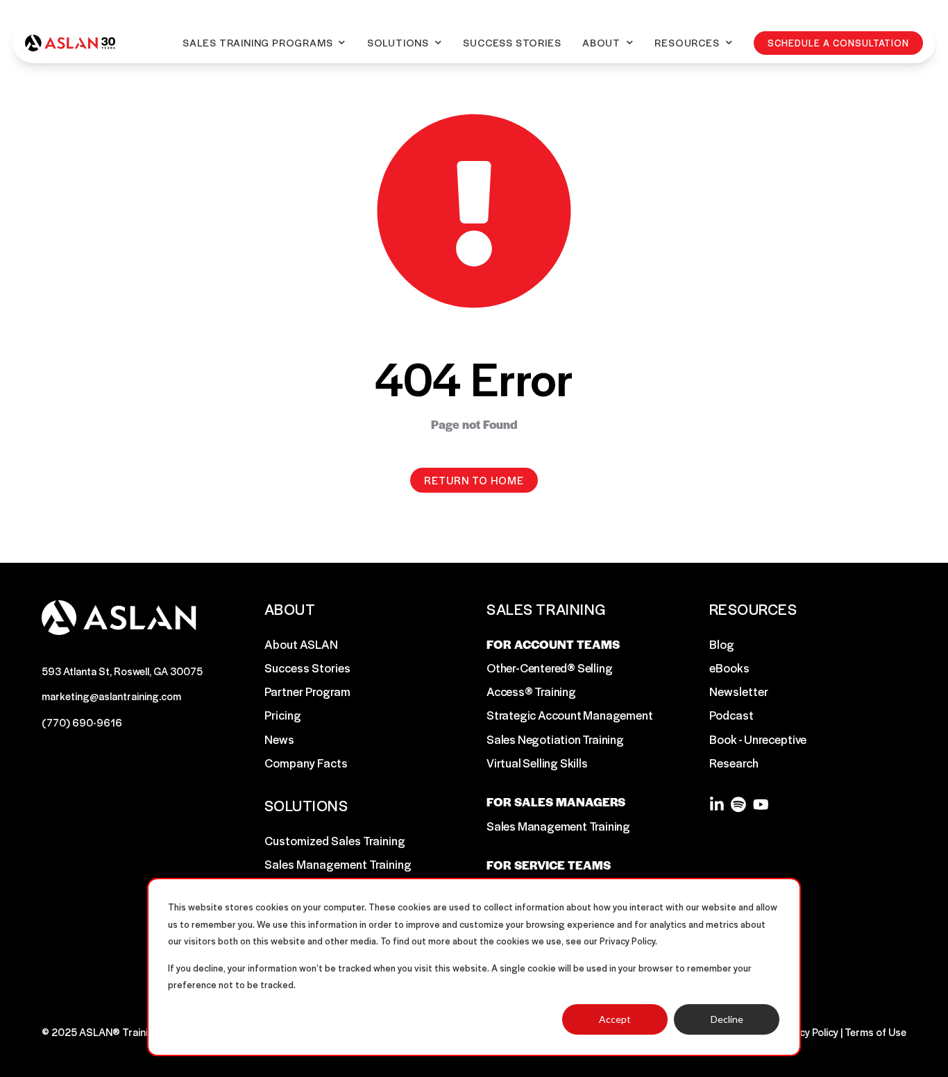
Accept (615, 1019)
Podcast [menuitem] (731, 714)
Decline (727, 1019)
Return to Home (474, 480)
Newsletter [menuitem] (738, 691)
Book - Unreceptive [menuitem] (757, 739)
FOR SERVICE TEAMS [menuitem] (548, 864)
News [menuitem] (279, 739)
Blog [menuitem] (721, 644)
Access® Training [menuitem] (531, 691)
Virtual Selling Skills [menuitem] (537, 762)
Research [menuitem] (734, 762)
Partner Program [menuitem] (307, 691)
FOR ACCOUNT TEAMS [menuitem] (553, 644)
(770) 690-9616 (82, 722)
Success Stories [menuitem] (307, 667)
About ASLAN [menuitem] (301, 644)
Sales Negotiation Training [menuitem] (555, 739)
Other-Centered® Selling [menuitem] (549, 667)
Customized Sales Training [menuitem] (334, 840)
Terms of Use (875, 1031)
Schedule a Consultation (838, 42)
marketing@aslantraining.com (111, 695)
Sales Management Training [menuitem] (338, 864)
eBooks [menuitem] (729, 667)
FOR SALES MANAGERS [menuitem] (555, 801)
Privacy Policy (807, 1031)
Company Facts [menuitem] (306, 762)
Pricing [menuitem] (282, 714)
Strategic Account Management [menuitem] (569, 714)
